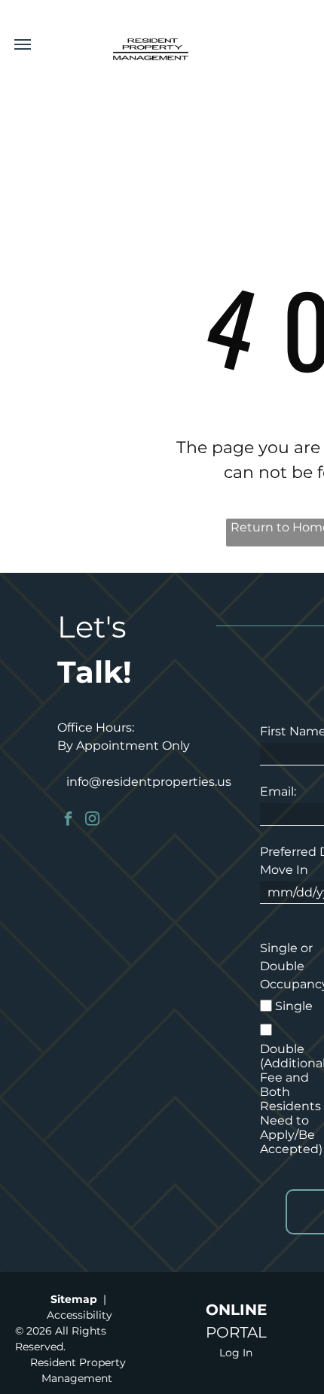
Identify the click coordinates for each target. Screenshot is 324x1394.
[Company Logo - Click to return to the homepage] (151, 46)
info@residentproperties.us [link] (148, 782)
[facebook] (67, 820)
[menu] (23, 44)
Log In (235, 1352)
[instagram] (91, 820)
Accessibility (79, 1315)
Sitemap (73, 1299)
